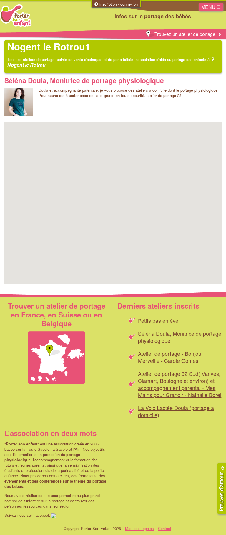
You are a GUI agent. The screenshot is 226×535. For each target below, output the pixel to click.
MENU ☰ (211, 7)
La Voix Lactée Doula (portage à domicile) (176, 411)
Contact (164, 528)
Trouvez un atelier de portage (184, 34)
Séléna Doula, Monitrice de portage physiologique (84, 80)
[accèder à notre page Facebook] (53, 515)
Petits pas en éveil (159, 320)
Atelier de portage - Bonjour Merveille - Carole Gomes (170, 357)
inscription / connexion (118, 4)
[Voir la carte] (56, 357)
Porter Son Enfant (15, 15)
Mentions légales (139, 528)
